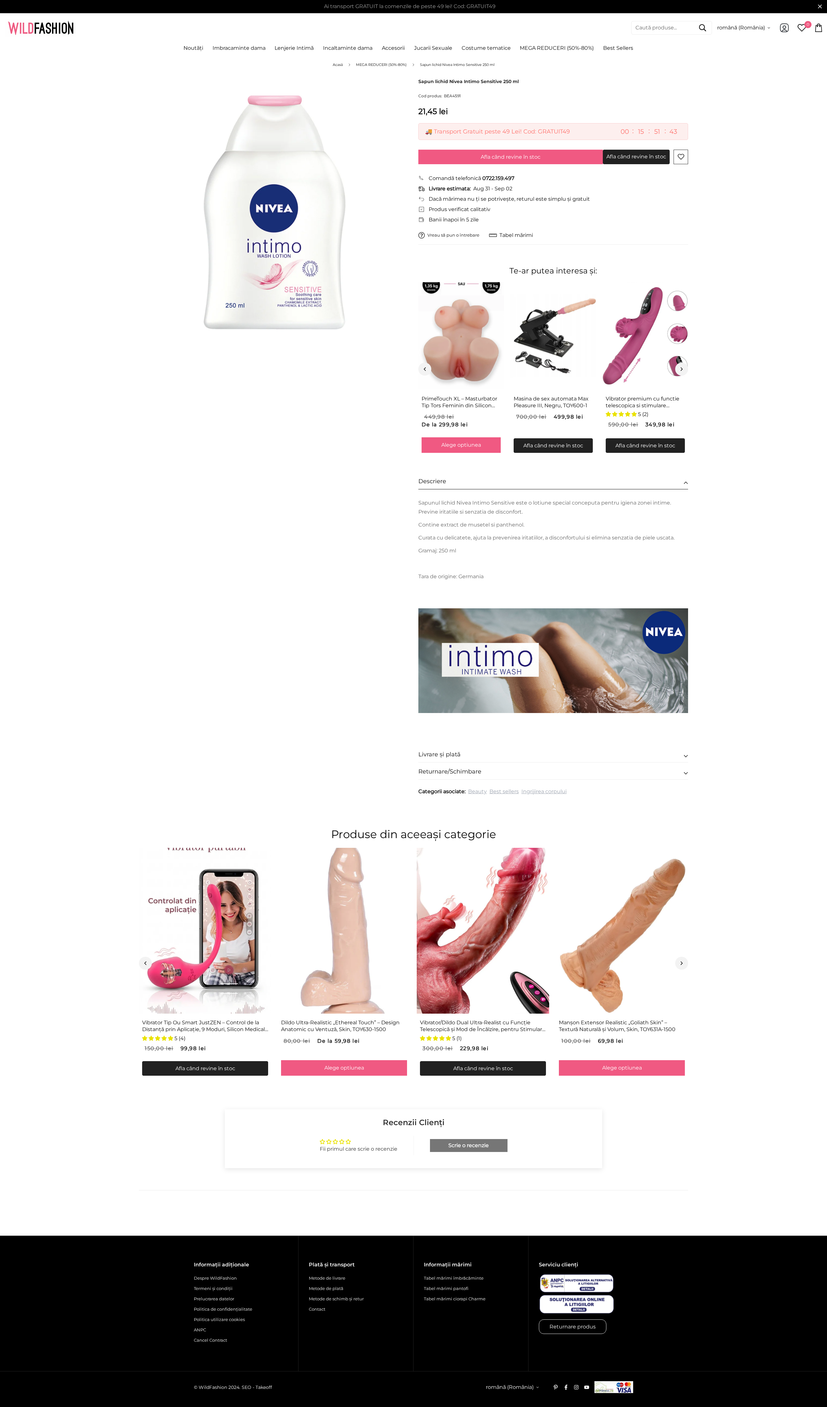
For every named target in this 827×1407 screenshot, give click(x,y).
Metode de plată (326, 1288)
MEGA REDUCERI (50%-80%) (557, 48)
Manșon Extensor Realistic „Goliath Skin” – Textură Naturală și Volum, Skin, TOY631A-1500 (617, 1025)
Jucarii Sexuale (433, 48)
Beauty (477, 791)
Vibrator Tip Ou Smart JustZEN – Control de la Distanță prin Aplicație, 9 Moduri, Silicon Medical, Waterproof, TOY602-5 (204, 1026)
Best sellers (504, 791)
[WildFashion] (40, 28)
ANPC (200, 1329)
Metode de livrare (327, 1278)
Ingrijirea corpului (544, 791)
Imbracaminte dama (239, 48)
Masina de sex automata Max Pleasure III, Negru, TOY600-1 (551, 402)
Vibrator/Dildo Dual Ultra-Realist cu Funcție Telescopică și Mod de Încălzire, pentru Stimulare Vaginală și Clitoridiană (482, 1026)
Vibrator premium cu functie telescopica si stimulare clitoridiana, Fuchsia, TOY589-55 (643, 402)
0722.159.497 (498, 178)
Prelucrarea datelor (214, 1298)
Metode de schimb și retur (336, 1298)
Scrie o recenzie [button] (468, 1145)
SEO (246, 1387)
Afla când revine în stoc (510, 157)
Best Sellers (618, 48)
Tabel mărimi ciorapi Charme (455, 1298)
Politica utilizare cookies (219, 1319)
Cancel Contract (210, 1340)
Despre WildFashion (215, 1278)
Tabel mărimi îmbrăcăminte (454, 1278)
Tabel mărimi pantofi (446, 1288)
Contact (317, 1309)
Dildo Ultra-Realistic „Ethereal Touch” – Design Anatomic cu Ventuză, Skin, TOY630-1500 (340, 1025)
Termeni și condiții (213, 1288)
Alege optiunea (461, 445)
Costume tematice (486, 48)
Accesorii (393, 48)
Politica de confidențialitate (223, 1309)
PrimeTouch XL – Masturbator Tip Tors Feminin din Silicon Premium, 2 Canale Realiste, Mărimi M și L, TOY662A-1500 (459, 402)
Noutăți (193, 48)
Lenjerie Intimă (294, 48)
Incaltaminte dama (347, 48)
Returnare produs (573, 1327)
